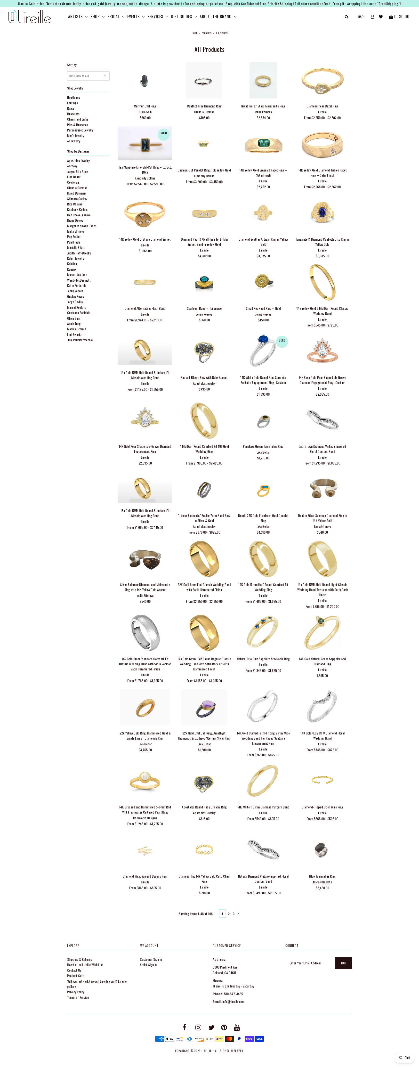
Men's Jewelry (75, 135)
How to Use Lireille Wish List (85, 964)
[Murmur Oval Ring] (145, 81)
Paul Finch (73, 242)
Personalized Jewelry (80, 129)
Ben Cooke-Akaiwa (78, 214)
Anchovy (72, 165)
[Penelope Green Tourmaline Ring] (263, 421)
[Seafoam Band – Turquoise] (204, 283)
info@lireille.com (233, 1001)
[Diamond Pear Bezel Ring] (322, 81)
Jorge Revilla (75, 301)
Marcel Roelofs (76, 307)
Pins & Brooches (77, 124)
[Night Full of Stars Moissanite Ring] (263, 81)
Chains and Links (77, 119)
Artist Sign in (148, 964)
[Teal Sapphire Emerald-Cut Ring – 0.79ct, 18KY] (145, 143)
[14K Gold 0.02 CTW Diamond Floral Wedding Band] (322, 707)
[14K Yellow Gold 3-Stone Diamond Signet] (145, 214)
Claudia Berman (77, 187)
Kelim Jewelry (75, 258)
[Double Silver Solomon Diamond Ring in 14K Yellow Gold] (322, 490)
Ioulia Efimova (75, 231)
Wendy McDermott (79, 280)
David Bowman (76, 193)
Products (206, 33)
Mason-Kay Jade (77, 274)
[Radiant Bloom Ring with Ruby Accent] (204, 352)
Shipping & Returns (79, 959)
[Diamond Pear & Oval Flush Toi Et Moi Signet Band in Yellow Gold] (204, 214)
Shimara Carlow (77, 198)
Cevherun (73, 182)
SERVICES (155, 16)
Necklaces (73, 97)
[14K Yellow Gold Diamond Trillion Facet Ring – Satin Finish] (322, 145)
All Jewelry (73, 140)
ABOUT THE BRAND (216, 16)
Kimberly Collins (77, 209)
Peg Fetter (74, 236)
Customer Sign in (151, 959)
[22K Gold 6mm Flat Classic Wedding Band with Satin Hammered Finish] (204, 559)
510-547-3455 (233, 993)
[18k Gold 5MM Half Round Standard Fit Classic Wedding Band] (145, 488)
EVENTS (133, 16)
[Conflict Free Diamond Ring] (204, 81)
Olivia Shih (73, 318)
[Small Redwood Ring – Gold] (263, 283)
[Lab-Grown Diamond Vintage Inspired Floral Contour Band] (322, 421)
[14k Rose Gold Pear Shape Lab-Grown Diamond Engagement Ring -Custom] (322, 352)
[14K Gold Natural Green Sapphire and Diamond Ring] (322, 633)
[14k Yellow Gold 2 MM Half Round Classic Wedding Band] (322, 283)
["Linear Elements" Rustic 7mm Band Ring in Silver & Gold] (204, 490)
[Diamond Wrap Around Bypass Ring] (145, 851)
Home (194, 33)
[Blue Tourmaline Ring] (322, 851)
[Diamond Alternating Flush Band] (145, 283)
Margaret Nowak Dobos (82, 225)
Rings (70, 108)
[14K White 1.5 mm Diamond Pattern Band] (263, 782)
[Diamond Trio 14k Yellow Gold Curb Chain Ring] (204, 851)
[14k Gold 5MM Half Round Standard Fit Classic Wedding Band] (145, 349)
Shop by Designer (78, 151)
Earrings (72, 102)
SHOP (95, 16)
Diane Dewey (75, 220)
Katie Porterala (76, 285)
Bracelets (73, 113)
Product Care (75, 975)
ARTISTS (75, 16)
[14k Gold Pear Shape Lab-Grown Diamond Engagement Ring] (145, 421)
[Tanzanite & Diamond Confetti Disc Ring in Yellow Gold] (322, 214)
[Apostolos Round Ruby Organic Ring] (204, 782)
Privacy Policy (75, 991)
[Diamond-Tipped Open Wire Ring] (322, 782)
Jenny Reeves (75, 290)
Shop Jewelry (75, 87)
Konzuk (71, 269)
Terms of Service (78, 997)
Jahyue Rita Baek (77, 171)
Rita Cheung (74, 203)
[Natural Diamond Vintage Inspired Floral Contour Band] (263, 851)
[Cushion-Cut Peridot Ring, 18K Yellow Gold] (204, 145)
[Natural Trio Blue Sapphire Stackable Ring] (263, 633)
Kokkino (72, 263)
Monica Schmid (76, 328)
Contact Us (74, 970)
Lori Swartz (74, 334)
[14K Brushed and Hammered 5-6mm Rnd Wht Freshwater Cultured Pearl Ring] (145, 782)
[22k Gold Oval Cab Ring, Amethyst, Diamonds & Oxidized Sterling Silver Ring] (204, 707)
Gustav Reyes (75, 296)
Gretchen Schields (78, 312)
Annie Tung (74, 323)
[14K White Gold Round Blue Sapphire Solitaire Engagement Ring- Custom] (263, 352)
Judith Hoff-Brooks (79, 252)
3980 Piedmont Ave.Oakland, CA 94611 (225, 969)
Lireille (206, 1051)
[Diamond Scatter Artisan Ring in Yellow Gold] (263, 214)
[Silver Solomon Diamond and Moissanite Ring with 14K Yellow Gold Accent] (145, 559)
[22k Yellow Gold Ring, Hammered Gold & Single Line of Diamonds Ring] (145, 707)
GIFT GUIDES (181, 16)
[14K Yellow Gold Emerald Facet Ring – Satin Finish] (263, 145)
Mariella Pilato (76, 247)
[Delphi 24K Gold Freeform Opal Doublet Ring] (263, 490)
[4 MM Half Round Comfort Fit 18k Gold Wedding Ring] (204, 421)
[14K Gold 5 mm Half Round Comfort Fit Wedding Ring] (263, 559)
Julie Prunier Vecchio (80, 339)
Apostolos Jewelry (78, 160)
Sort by (71, 64)
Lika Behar (74, 176)
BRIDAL (113, 16)
